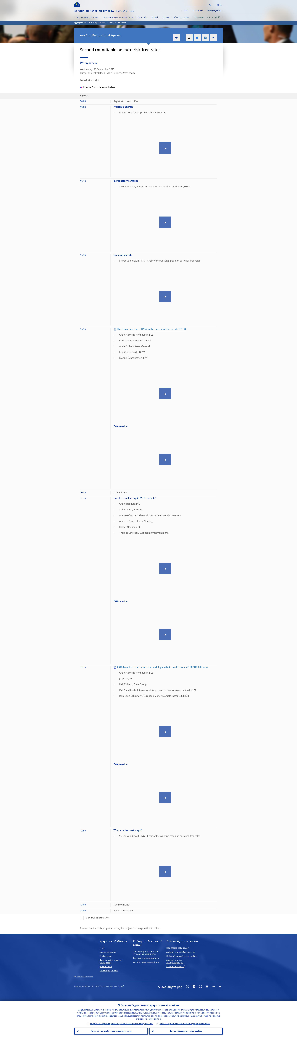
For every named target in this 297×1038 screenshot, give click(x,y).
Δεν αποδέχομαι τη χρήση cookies (186, 1031)
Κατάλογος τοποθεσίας (84, 977)
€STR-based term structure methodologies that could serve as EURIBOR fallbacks (162, 667)
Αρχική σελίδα (80, 23)
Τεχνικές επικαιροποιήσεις (146, 958)
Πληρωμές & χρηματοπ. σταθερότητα (118, 17)
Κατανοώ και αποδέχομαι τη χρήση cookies (111, 1031)
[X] (187, 986)
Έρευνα (166, 17)
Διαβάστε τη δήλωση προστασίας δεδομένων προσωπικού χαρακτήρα (121, 1024)
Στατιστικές (142, 17)
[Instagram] (200, 986)
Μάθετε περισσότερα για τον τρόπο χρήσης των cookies (185, 1024)
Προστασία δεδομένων (177, 948)
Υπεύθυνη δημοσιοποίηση (146, 962)
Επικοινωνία (106, 967)
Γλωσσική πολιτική (175, 967)
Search (210, 5)
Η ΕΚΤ (186, 11)
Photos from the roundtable (99, 87)
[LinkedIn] (194, 986)
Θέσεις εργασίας (213, 11)
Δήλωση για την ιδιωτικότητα (180, 952)
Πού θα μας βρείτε (109, 971)
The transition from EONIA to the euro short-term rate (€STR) (151, 329)
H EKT (102, 948)
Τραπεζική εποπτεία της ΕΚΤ (206, 17)
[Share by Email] (213, 37)
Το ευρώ (155, 17)
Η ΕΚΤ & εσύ (198, 11)
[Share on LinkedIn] (205, 37)
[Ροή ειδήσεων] (220, 986)
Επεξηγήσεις (106, 956)
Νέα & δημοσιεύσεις (182, 17)
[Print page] (176, 37)
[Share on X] (189, 37)
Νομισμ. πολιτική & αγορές (87, 17)
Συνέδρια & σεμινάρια (117, 23)
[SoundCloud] (213, 986)
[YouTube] (207, 986)
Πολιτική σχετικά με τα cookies (181, 956)
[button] (215, 5)
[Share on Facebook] (197, 37)
